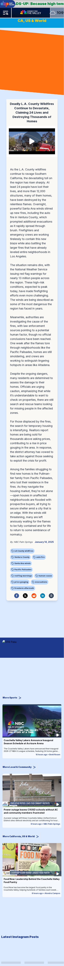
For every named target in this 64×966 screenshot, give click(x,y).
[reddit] (33, 595)
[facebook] (16, 595)
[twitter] (25, 595)
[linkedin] (42, 595)
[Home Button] (30, 13)
